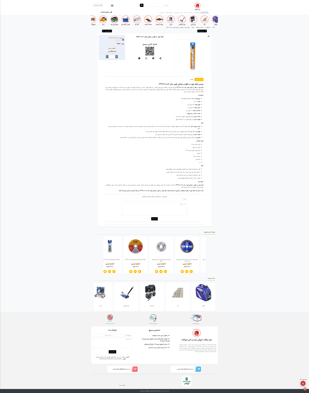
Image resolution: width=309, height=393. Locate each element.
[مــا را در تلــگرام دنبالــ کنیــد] (197, 369)
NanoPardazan (165, 391)
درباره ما (185, 12)
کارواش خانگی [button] (169, 12)
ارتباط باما (190, 12)
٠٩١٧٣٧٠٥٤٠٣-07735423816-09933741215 (110, 359)
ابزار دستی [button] (176, 12)
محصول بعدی (108, 31)
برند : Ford (120, 43)
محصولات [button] (203, 12)
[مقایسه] (208, 36)
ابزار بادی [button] (162, 12)
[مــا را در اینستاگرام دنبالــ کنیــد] (134, 369)
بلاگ (181, 12)
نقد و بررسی (199, 79)
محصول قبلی (201, 31)
